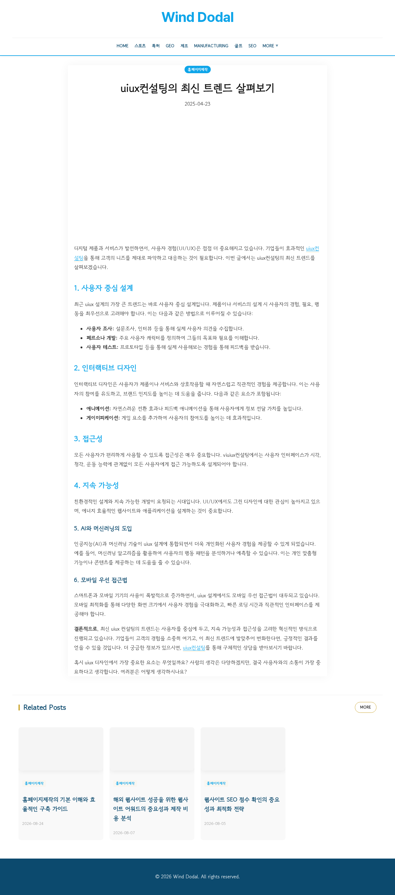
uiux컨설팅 (194, 647)
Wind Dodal (197, 17)
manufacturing (211, 46)
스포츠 (140, 46)
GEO (170, 46)
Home (122, 46)
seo (252, 46)
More (270, 46)
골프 (238, 46)
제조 (184, 46)
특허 (156, 46)
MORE (365, 707)
